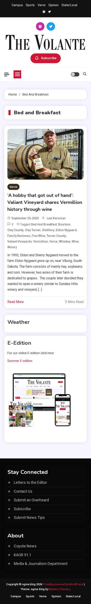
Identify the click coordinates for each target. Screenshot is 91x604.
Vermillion (40, 241)
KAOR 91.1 (22, 555)
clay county (15, 230)
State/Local (69, 5)
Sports (30, 5)
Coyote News (25, 546)
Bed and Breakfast (44, 224)
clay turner (33, 230)
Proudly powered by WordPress (63, 584)
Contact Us (23, 491)
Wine (75, 241)
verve (53, 241)
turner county (56, 235)
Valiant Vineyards (19, 241)
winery (12, 247)
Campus (17, 5)
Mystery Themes (59, 589)
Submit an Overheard (31, 500)
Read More (15, 302)
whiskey (64, 241)
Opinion (53, 5)
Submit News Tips (29, 517)
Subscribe (49, 58)
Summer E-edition (19, 361)
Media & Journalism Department (41, 563)
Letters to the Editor (30, 482)
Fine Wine (38, 235)
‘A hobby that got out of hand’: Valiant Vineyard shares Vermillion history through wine (44, 202)
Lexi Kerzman (56, 218)
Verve (42, 5)
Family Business (18, 235)
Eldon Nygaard (66, 230)
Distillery (48, 230)
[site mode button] (75, 74)
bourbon (64, 224)
